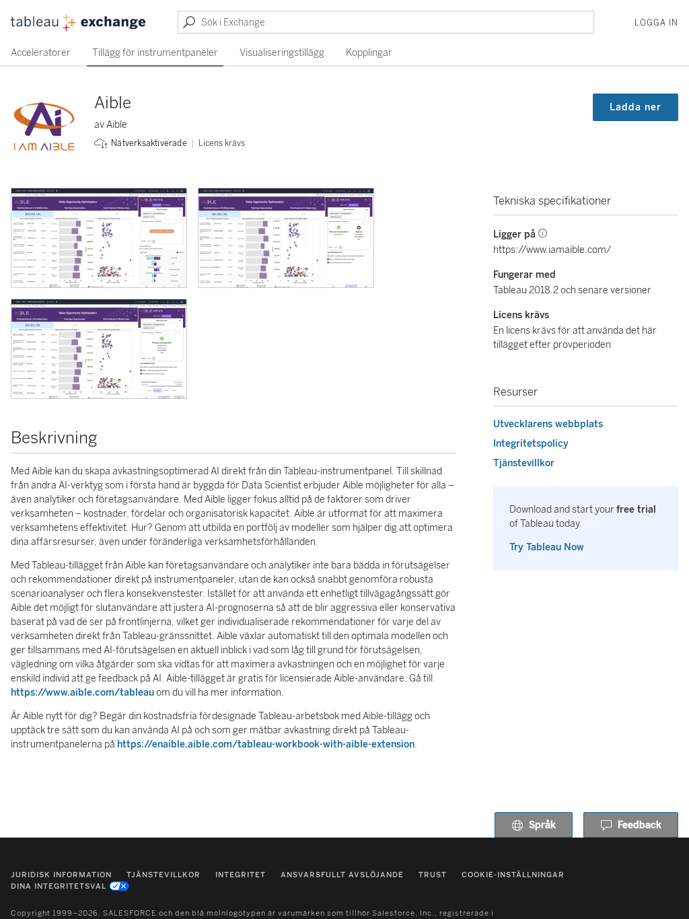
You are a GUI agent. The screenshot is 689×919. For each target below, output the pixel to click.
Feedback (639, 825)
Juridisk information (61, 875)
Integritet (240, 875)
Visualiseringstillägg (282, 53)
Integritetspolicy (531, 443)
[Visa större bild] (99, 238)
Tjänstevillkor (523, 463)
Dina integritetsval (58, 886)
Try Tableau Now (546, 547)
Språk (542, 825)
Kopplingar (369, 53)
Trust (433, 875)
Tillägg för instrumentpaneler (155, 53)
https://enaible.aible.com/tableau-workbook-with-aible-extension (265, 744)
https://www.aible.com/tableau (82, 692)
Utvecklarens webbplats (548, 424)
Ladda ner (635, 107)
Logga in (656, 23)
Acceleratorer (41, 53)
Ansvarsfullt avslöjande (342, 875)
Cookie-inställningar (513, 875)
